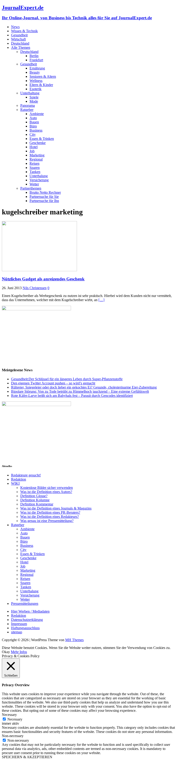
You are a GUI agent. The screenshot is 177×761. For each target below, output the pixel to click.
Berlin (34, 56)
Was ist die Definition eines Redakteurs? (49, 517)
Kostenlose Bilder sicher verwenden (46, 488)
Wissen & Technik (24, 31)
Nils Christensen (35, 288)
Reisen (34, 163)
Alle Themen (20, 47)
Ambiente (37, 114)
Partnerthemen (30, 188)
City (33, 134)
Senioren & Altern (43, 76)
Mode (34, 101)
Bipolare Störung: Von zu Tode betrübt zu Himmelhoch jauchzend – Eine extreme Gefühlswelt (80, 391)
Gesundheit (19, 35)
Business (36, 130)
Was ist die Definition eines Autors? (46, 492)
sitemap (16, 632)
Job (32, 151)
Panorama (27, 105)
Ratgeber (26, 110)
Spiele (34, 97)
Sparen (35, 168)
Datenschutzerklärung (27, 620)
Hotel (34, 147)
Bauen (34, 122)
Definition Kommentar (36, 504)
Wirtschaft (18, 39)
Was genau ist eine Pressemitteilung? (47, 521)
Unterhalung (39, 176)
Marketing (37, 155)
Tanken (35, 172)
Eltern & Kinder (41, 85)
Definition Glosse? (33, 496)
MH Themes (74, 640)
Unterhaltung (29, 93)
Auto (33, 118)
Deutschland (20, 43)
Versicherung (39, 180)
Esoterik (35, 89)
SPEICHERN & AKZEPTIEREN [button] (27, 757)
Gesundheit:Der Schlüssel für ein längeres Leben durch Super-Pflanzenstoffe (67, 379)
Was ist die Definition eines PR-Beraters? (50, 512)
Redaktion (18, 479)
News (15, 27)
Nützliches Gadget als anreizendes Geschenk (43, 279)
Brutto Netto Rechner (45, 192)
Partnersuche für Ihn (44, 201)
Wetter (34, 184)
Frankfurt (36, 60)
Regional (36, 159)
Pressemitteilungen (24, 603)
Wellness (36, 81)
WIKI (15, 483)
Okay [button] (6, 652)
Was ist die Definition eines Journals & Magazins (55, 508)
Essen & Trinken (42, 139)
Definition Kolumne (35, 500)
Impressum (19, 624)
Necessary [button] (9, 715)
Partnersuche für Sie (44, 197)
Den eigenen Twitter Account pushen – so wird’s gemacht (53, 383)
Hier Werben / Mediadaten (30, 611)
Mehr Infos (19, 652)
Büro (33, 126)
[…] (101, 300)
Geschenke (38, 143)
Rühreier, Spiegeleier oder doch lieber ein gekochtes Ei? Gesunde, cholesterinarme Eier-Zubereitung (84, 387)
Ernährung (37, 68)
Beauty (35, 72)
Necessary (14, 719)
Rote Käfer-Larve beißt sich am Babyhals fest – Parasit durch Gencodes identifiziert (72, 396)
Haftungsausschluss (25, 628)
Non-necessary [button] (13, 736)
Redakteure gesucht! (26, 475)
